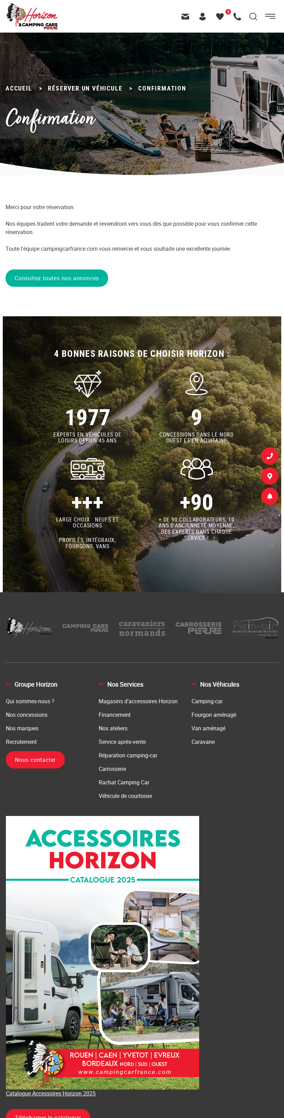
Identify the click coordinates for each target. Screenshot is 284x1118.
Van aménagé (208, 728)
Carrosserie (112, 769)
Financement (115, 715)
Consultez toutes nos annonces (57, 278)
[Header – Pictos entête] (204, 16)
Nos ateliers (113, 728)
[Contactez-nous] (187, 16)
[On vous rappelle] (269, 457)
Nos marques (22, 728)
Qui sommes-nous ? (30, 701)
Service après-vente (122, 742)
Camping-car (207, 701)
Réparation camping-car (128, 755)
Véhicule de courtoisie (125, 796)
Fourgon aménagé (214, 715)
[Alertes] (269, 498)
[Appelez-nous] (239, 16)
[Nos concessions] (269, 477)
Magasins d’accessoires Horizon (138, 701)
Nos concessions (26, 715)
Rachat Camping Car (124, 782)
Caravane (203, 742)
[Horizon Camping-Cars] (31, 7)
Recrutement (21, 742)
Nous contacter (35, 760)
